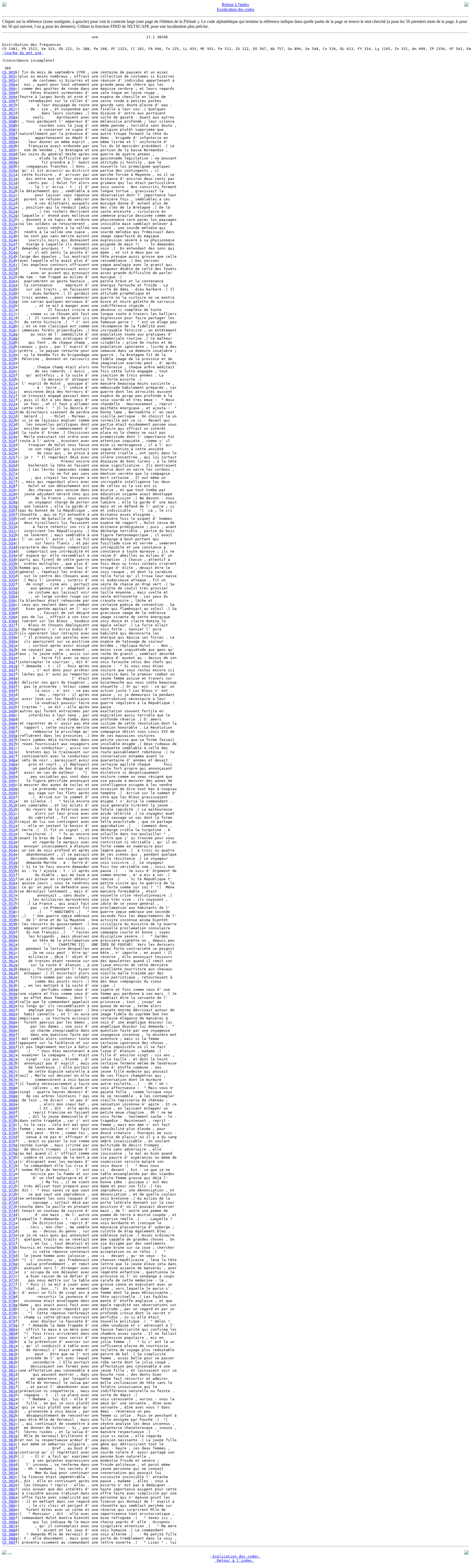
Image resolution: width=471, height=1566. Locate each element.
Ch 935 (8, 564)
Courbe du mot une (23, 53)
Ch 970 (8, 1121)
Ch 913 (8, 224)
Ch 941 (8, 645)
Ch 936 (8, 596)
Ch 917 (8, 310)
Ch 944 (8, 678)
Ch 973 (8, 1190)
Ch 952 (8, 826)
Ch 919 (8, 351)
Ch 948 (8, 760)
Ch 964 (8, 989)
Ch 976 (8, 1247)
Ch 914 (8, 236)
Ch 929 (8, 490)
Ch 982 (8, 1399)
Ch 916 (8, 281)
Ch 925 (8, 445)
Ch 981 (8, 1346)
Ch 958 (8, 908)
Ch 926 (8, 461)
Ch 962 (8, 961)
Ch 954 (8, 850)
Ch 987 (8, 1526)
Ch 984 (8, 1460)
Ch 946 (8, 711)
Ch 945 (8, 695)
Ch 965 (8, 998)
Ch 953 (8, 838)
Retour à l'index (235, 4)
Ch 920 (8, 363)
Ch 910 (8, 170)
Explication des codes (235, 9)
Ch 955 (8, 867)
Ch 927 (8, 473)
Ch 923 (8, 420)
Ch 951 (8, 801)
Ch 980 (8, 1329)
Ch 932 (8, 535)
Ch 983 (8, 1440)
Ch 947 (8, 740)
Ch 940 (8, 641)
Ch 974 (8, 1211)
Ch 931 (8, 523)
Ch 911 (8, 175)
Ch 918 (8, 326)
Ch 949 (8, 777)
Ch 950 (8, 793)
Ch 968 (8, 1088)
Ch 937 (8, 625)
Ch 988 (8, 1530)
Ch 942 (8, 650)
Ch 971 (8, 1161)
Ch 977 (8, 1272)
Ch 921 (8, 383)
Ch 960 (8, 940)
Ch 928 (8, 486)
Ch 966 (8, 1014)
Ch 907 (8, 105)
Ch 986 (8, 1493)
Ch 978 (8, 1293)
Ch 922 (8, 404)
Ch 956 (8, 883)
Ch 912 (8, 191)
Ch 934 (8, 539)
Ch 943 (8, 670)
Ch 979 (8, 1313)
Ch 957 (8, 891)
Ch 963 (8, 969)
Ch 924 (8, 433)
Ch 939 (8, 637)
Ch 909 (8, 142)
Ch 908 (8, 117)
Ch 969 (8, 1104)
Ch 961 (8, 944)
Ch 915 (8, 269)
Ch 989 (8, 1542)
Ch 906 (8, 84)
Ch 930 (8, 510)
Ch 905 (8, 72)
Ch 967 (8, 1055)
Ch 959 (8, 920)
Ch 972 (8, 1174)
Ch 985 (8, 1473)
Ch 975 (8, 1223)
